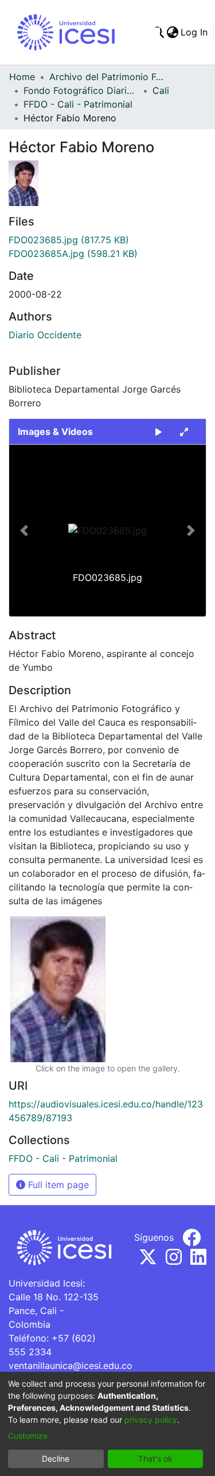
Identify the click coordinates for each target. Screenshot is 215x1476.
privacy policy (150, 1419)
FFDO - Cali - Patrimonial (78, 104)
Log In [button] (195, 32)
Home (22, 76)
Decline (55, 1458)
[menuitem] (172, 32)
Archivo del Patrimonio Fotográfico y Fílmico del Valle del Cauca (106, 76)
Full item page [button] (57, 1184)
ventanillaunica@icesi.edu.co (70, 1365)
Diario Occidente (45, 335)
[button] (23, 530)
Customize (28, 1436)
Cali (161, 90)
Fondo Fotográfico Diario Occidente (81, 90)
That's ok (155, 1458)
